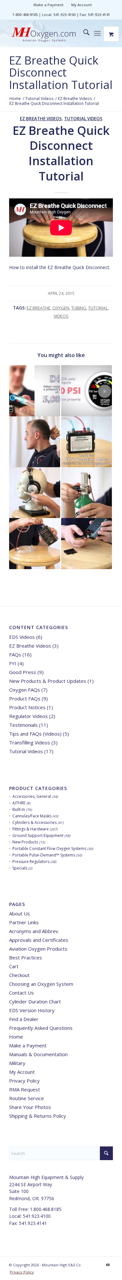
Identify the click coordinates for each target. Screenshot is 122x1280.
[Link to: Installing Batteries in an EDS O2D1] (86, 543)
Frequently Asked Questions (41, 1028)
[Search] (83, 33)
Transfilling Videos (29, 742)
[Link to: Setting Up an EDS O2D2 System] (86, 441)
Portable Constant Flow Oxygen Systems (49, 848)
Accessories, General (31, 796)
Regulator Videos (28, 716)
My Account (81, 4)
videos (61, 316)
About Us (19, 913)
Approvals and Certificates (38, 940)
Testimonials (23, 725)
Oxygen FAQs (24, 689)
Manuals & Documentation (38, 1054)
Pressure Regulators (30, 861)
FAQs (15, 654)
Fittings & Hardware (30, 829)
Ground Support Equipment (37, 835)
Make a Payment (48, 4)
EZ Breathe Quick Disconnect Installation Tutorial (61, 72)
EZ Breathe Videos (41, 119)
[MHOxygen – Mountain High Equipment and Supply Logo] (50, 35)
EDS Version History (32, 1010)
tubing (78, 308)
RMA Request (24, 1089)
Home (16, 1036)
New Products (25, 842)
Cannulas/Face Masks (31, 816)
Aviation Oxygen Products (38, 948)
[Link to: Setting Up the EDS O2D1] (34, 543)
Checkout (19, 975)
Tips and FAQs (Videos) (35, 733)
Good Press (22, 672)
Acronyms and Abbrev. (34, 931)
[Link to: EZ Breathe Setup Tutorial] (34, 492)
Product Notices (27, 707)
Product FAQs (24, 698)
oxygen (60, 308)
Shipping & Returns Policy (37, 1116)
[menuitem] (48, 5)
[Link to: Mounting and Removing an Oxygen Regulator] (86, 492)
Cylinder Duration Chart (35, 1001)
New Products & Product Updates (47, 681)
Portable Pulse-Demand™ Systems (43, 855)
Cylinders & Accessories (34, 822)
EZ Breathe (38, 308)
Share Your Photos (30, 1107)
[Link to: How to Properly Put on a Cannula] (34, 441)
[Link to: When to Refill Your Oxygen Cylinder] (86, 390)
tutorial (98, 308)
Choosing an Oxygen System (41, 984)
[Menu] (97, 33)
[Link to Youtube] (108, 1265)
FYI (12, 663)
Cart (14, 966)
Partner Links (24, 922)
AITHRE (18, 803)
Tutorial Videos (83, 119)
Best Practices (25, 957)
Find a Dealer (23, 1019)
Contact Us (21, 992)
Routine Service (26, 1098)
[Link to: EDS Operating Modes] (34, 390)
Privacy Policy (24, 1080)
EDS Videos (22, 637)
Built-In (18, 809)
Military (17, 1063)
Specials (19, 868)
